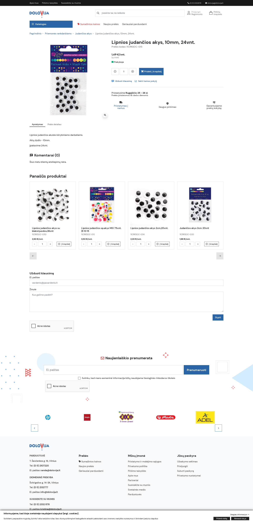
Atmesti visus (240, 518)
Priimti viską (221, 518)
